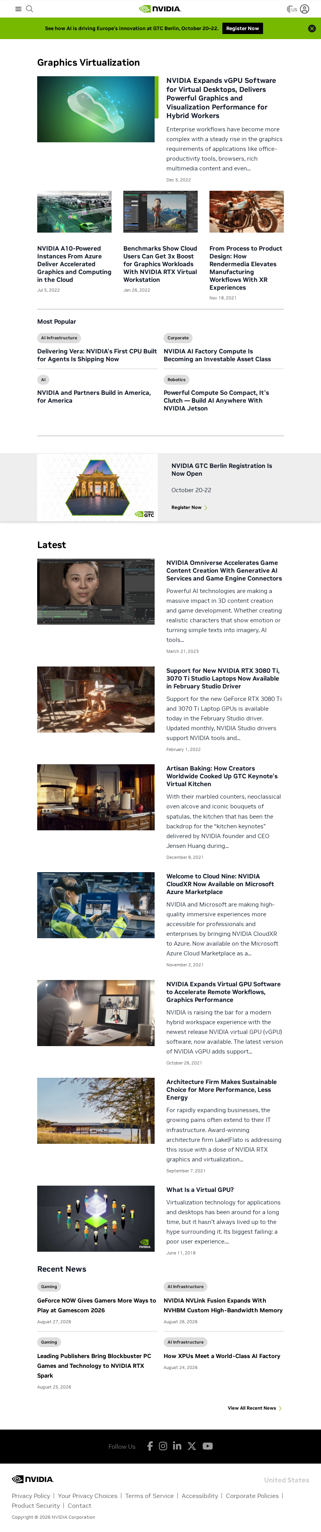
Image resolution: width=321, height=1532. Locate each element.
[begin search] (29, 9)
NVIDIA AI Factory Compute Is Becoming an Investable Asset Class (217, 355)
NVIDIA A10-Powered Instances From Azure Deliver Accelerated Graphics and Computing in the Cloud (74, 263)
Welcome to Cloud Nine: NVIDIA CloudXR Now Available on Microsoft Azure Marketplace (220, 884)
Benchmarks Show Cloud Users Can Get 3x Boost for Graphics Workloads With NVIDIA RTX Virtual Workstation (160, 263)
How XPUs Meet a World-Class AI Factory (222, 1356)
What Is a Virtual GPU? (200, 1189)
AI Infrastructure (59, 337)
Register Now (186, 507)
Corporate (178, 337)
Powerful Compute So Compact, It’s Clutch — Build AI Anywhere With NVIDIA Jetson (216, 400)
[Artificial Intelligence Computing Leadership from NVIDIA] (160, 9)
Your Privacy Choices (87, 1496)
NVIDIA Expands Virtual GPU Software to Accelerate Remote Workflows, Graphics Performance (223, 991)
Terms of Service (149, 1496)
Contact (80, 1505)
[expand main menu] (18, 9)
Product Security (36, 1505)
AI (43, 379)
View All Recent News (252, 1408)
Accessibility (200, 1496)
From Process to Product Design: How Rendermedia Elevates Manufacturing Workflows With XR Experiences (245, 267)
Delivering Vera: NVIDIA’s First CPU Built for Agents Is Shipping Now (97, 355)
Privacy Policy (31, 1496)
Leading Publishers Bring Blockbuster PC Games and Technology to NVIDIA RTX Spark (94, 1365)
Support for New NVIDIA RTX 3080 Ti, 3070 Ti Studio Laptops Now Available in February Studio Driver (223, 678)
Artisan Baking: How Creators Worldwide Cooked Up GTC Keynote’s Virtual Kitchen (222, 776)
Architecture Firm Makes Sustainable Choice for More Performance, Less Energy (221, 1089)
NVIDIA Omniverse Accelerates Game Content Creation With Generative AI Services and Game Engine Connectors (224, 570)
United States (286, 1479)
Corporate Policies (252, 1496)
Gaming (49, 1286)
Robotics (177, 379)
